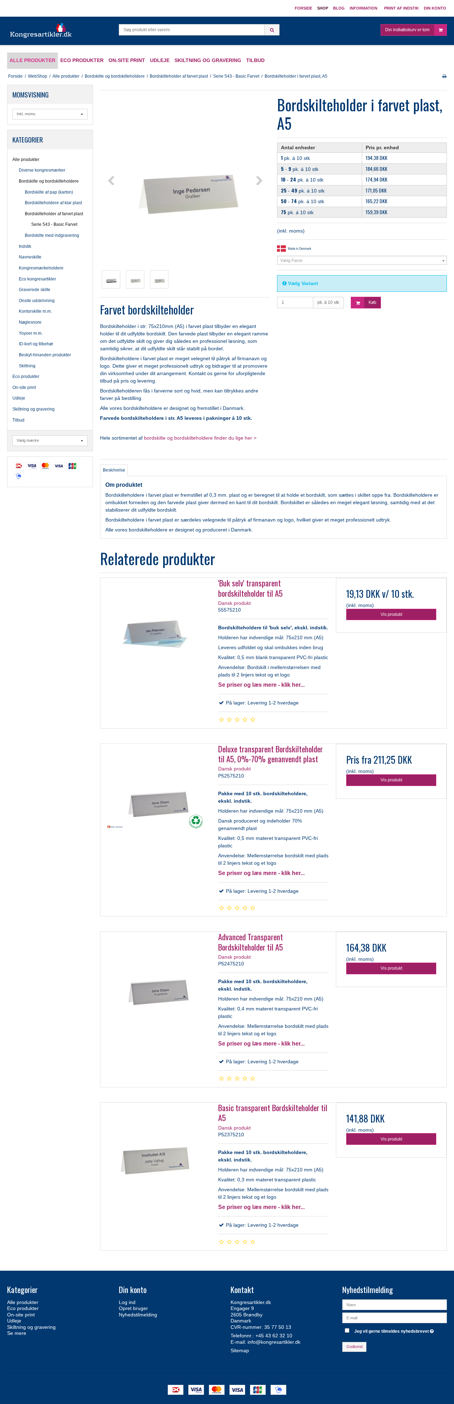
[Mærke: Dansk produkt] (294, 248)
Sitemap (240, 1350)
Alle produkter (25, 159)
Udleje (18, 398)
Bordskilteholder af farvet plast (54, 213)
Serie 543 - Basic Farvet (54, 224)
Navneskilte (30, 257)
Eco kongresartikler (37, 279)
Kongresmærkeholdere (41, 268)
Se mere (16, 1333)
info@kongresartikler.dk (274, 1342)
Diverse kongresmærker (42, 170)
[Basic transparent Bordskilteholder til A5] (155, 1158)
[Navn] (394, 1304)
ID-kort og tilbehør (36, 343)
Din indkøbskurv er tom (407, 29)
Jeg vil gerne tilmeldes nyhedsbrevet (395, 1330)
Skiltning (27, 365)
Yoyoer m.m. (31, 333)
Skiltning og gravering (33, 409)
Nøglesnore (30, 322)
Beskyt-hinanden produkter (45, 354)
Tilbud (18, 420)
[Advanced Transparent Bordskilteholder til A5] (155, 987)
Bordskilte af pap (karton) (49, 192)
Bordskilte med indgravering (52, 235)
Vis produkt (391, 614)
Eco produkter (25, 376)
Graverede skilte (34, 289)
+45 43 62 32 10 (273, 1335)
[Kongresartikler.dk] (41, 31)
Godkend (354, 1346)
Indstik (25, 246)
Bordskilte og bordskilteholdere (49, 181)
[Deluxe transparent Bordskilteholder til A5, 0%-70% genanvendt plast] (155, 799)
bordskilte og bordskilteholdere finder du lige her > (200, 438)
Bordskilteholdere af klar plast (53, 202)
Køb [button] (372, 302)
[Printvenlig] (444, 76)
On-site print (24, 387)
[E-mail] (394, 1317)
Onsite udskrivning (37, 300)
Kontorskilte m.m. (35, 311)
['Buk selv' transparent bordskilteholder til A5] (155, 633)
